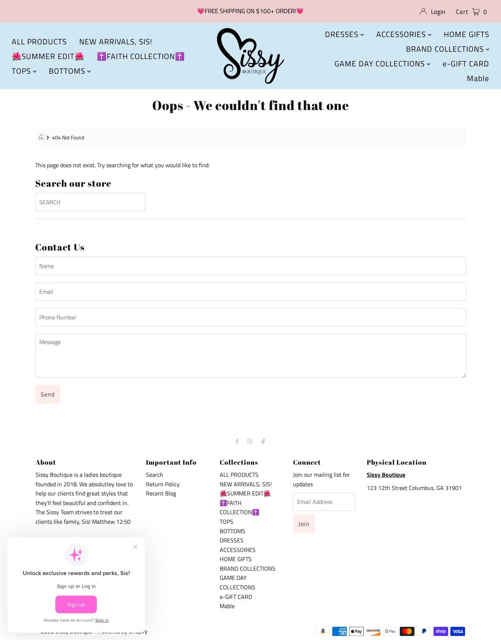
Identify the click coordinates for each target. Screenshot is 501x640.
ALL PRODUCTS (39, 41)
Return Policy (163, 484)
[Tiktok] (263, 441)
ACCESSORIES (402, 34)
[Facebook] (237, 441)
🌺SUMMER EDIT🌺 (48, 56)
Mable (478, 78)
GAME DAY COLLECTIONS (380, 63)
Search (154, 474)
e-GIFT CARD (466, 63)
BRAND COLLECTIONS (446, 49)
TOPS (22, 71)
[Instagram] (249, 441)
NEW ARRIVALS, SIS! (115, 41)
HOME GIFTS (466, 34)
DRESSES (343, 34)
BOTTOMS (68, 71)
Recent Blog (161, 493)
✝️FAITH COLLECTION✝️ (141, 56)
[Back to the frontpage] (42, 137)
